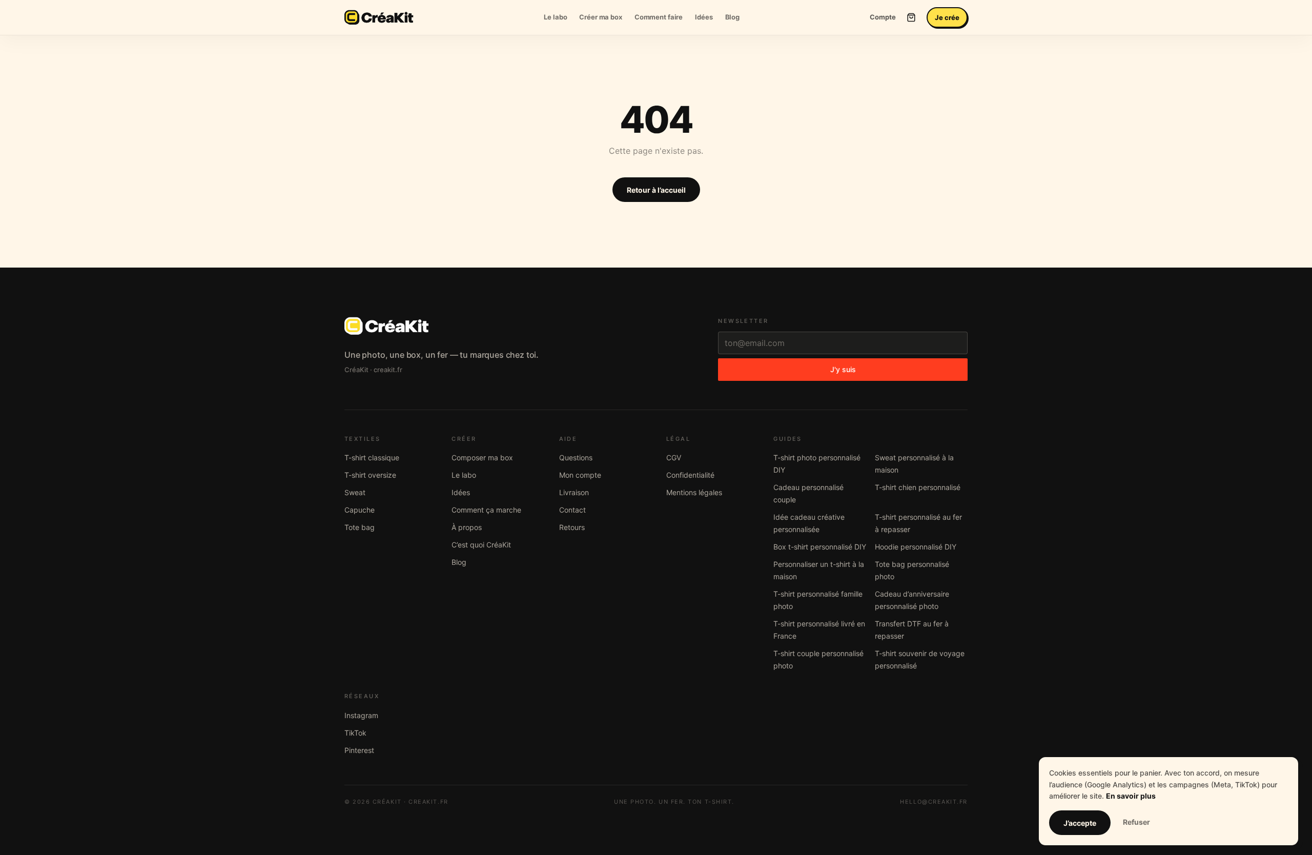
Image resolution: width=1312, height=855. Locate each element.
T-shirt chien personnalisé (917, 487)
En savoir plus (1131, 795)
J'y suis (843, 369)
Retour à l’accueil (656, 190)
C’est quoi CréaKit (481, 544)
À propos (467, 527)
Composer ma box (482, 457)
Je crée (947, 17)
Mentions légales (694, 492)
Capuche (359, 509)
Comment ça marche (486, 509)
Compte (883, 17)
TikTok (355, 732)
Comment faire (658, 17)
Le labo (555, 17)
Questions (575, 457)
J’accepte (1079, 823)
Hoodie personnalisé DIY (915, 546)
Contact (572, 509)
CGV (673, 457)
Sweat (354, 492)
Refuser (1136, 822)
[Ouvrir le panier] (911, 17)
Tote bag (359, 527)
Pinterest (359, 750)
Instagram (361, 715)
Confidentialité (690, 475)
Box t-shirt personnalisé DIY (819, 546)
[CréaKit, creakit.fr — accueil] (379, 17)
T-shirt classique (371, 457)
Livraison (574, 492)
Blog (732, 17)
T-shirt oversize (370, 475)
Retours (572, 527)
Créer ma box (600, 17)
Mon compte (580, 475)
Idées (703, 17)
